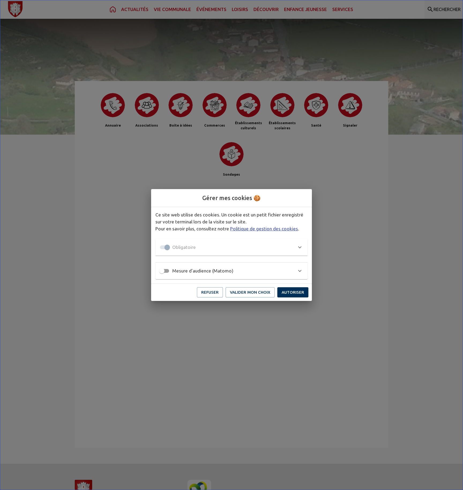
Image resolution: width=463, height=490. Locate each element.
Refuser (210, 292)
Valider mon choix (250, 292)
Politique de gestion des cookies (264, 228)
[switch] (162, 271)
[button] (231, 247)
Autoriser (293, 292)
